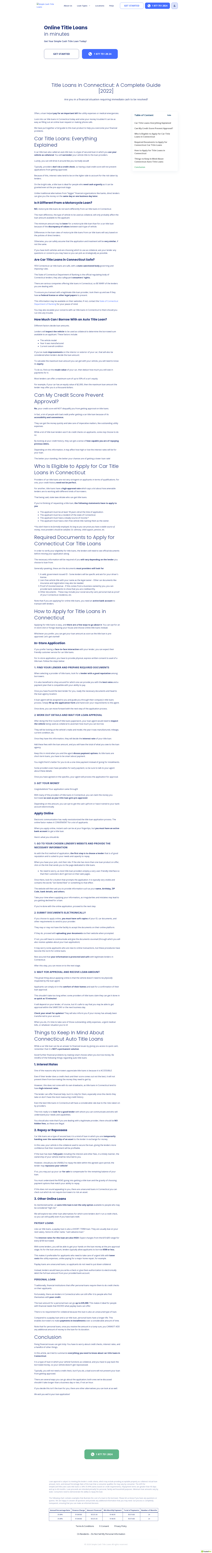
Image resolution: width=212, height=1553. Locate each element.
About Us (68, 5)
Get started (131, 5)
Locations (99, 5)
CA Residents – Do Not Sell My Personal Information (101, 1534)
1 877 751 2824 (159, 5)
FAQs (111, 5)
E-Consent (104, 1526)
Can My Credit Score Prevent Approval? (153, 128)
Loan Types (82, 5)
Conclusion (139, 167)
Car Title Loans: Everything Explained (152, 123)
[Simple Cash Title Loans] (47, 5)
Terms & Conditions (85, 1526)
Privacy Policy (120, 1526)
